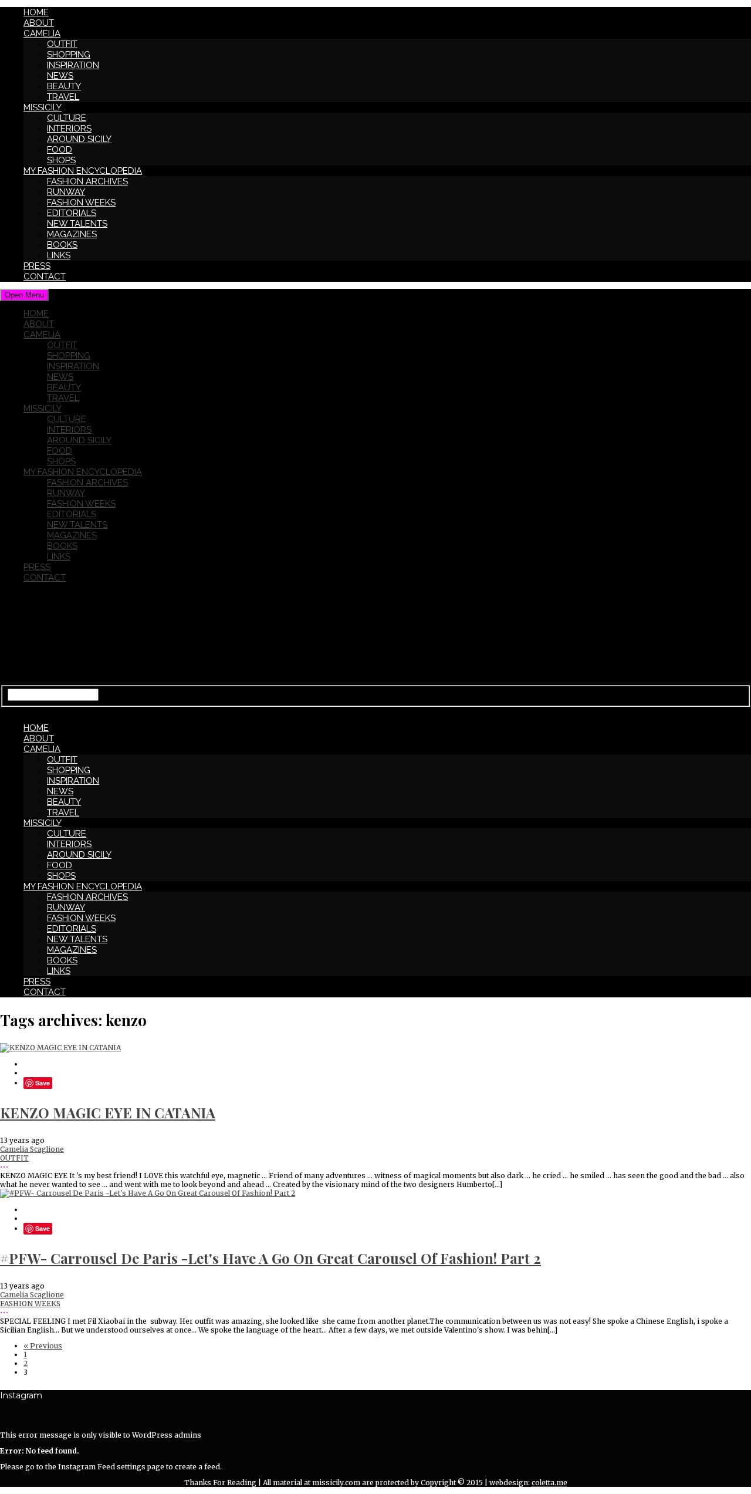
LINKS (58, 255)
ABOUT (38, 23)
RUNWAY (66, 192)
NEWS (60, 75)
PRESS (36, 266)
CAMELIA (41, 33)
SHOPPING (68, 54)
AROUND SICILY (79, 139)
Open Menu (24, 295)
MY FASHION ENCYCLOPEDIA (82, 171)
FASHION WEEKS (81, 202)
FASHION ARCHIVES (87, 181)
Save (42, 1082)
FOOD (59, 149)
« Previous (42, 1345)
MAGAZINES (72, 234)
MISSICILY (42, 107)
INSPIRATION (73, 65)
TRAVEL (63, 97)
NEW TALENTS (77, 223)
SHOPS (61, 160)
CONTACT (44, 276)
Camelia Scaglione (32, 1149)
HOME (36, 12)
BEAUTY (64, 86)
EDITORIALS (71, 213)
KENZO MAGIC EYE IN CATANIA (107, 1112)
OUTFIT (62, 44)
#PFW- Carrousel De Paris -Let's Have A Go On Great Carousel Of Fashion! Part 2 (270, 1258)
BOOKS (62, 245)
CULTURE (66, 118)
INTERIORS (69, 128)
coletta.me (549, 1482)
